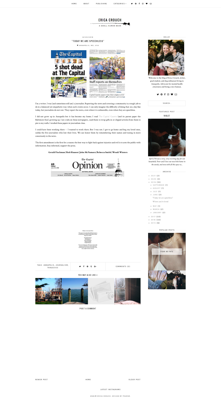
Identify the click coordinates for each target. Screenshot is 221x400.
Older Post (135, 380)
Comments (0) (123, 266)
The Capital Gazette (108, 116)
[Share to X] (80, 266)
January (157, 213)
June (156, 195)
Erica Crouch (104, 396)
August (157, 188)
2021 (154, 176)
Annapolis (49, 265)
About (86, 4)
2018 (154, 182)
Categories (119, 4)
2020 (154, 179)
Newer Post (41, 380)
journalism (62, 265)
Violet (167, 115)
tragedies (52, 268)
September (159, 185)
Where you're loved (160, 201)
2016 (154, 220)
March (156, 209)
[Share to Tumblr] (91, 266)
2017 (153, 217)
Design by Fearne (121, 396)
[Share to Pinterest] (87, 266)
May (155, 206)
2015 (154, 223)
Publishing (101, 4)
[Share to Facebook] (83, 266)
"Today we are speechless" (163, 198)
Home (74, 4)
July (155, 192)
